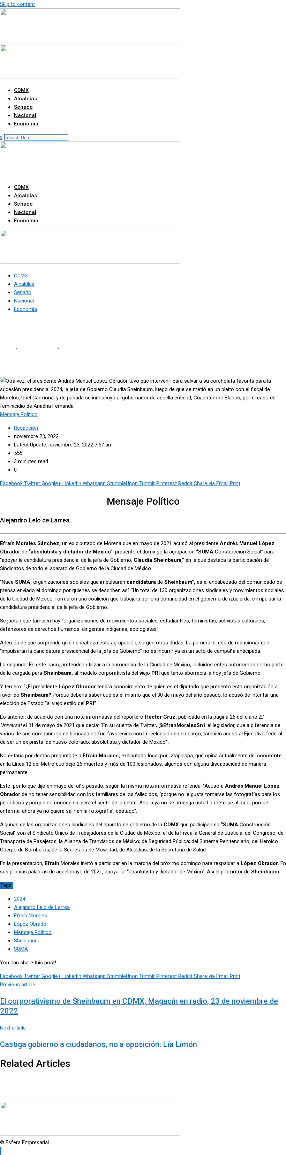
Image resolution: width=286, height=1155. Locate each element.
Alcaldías (25, 98)
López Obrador (31, 924)
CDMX (21, 90)
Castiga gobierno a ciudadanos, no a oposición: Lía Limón (98, 1044)
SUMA (21, 949)
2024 (19, 899)
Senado (23, 107)
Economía (26, 124)
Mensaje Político (37, 348)
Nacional (25, 115)
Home (7, 348)
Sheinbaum (26, 941)
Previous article (17, 984)
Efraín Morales (30, 915)
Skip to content (17, 4)
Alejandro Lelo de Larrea (42, 907)
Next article (13, 1028)
